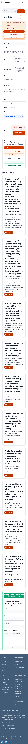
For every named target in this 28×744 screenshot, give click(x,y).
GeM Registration (14, 34)
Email (5, 616)
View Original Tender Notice (13, 116)
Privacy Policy (6, 679)
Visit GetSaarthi (6, 722)
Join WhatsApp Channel (14, 165)
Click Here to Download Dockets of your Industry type (14, 595)
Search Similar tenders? (18, 133)
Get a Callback (19, 667)
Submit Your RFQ (14, 31)
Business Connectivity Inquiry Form (19, 686)
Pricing (4, 667)
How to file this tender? (14, 158)
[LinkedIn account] (10, 742)
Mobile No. (7, 623)
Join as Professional (8, 725)
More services (14, 37)
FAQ (16, 664)
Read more (8, 232)
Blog (3, 670)
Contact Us (18, 661)
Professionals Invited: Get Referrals (19, 703)
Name (5, 608)
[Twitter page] (6, 742)
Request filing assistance (14, 148)
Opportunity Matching (14, 151)
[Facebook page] (2, 742)
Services (4, 664)
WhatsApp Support (14, 162)
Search (21, 11)
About (4, 661)
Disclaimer (5, 692)
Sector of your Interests (10, 630)
